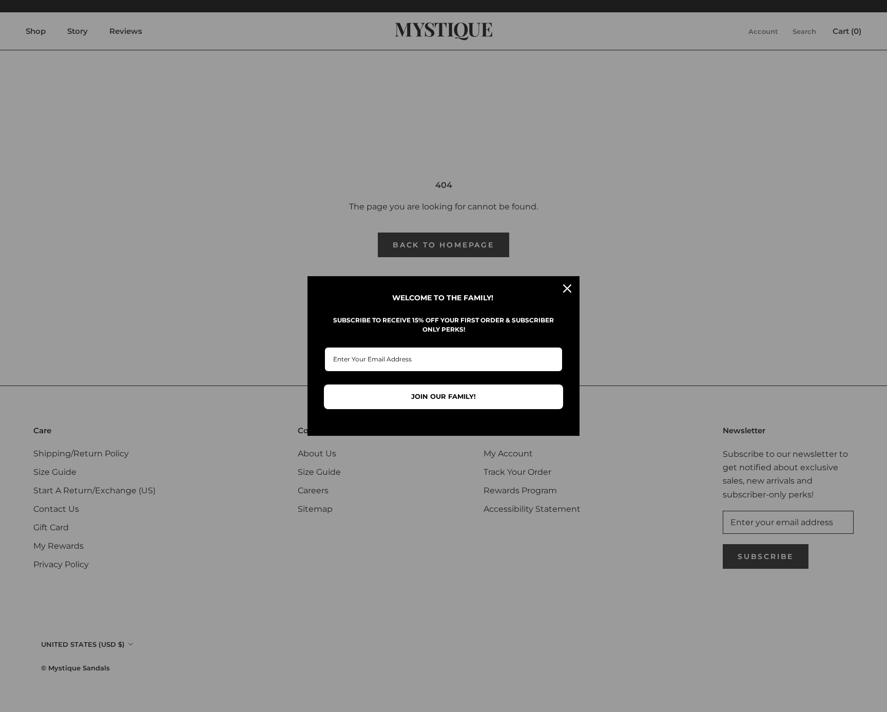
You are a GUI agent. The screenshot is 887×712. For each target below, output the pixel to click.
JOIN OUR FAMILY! (443, 396)
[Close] (567, 288)
